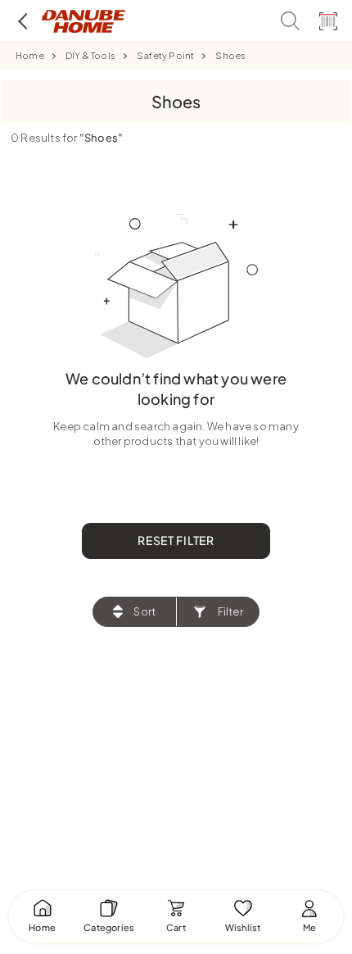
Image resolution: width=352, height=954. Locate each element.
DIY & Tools (90, 55)
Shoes (230, 55)
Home (30, 55)
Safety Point (165, 55)
